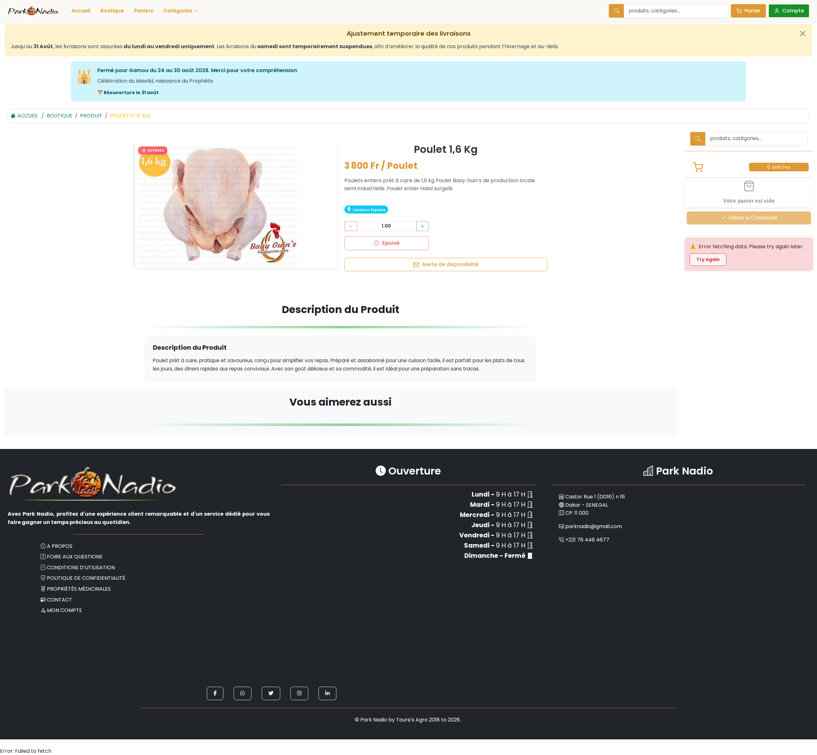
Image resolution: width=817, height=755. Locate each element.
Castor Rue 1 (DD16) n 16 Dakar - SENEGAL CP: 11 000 (594, 505)
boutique (59, 115)
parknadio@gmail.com (593, 526)
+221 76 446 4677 (587, 539)
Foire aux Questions (74, 556)
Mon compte (64, 610)
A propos (59, 546)
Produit (91, 115)
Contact (59, 599)
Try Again (708, 259)
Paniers (143, 10)
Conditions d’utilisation (81, 567)
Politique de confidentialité (86, 578)
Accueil (80, 10)
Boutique (112, 10)
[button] (153, 150)
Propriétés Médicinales (79, 589)
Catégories (177, 10)
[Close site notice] (802, 33)
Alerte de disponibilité (450, 264)
